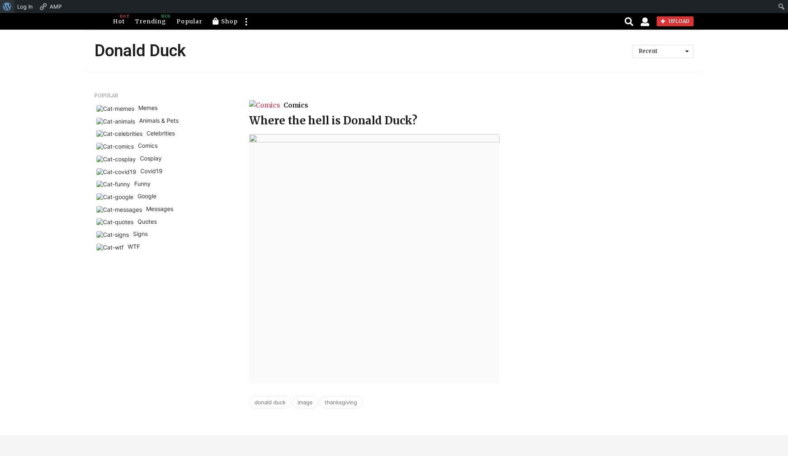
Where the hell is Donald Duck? (333, 120)
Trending (150, 19)
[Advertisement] (614, 150)
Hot (119, 19)
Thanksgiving (341, 402)
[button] (246, 21)
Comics (296, 105)
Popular (189, 21)
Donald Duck (270, 402)
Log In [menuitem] (25, 6)
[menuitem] (7, 6)
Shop (229, 21)
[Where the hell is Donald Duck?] (374, 258)
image (305, 402)
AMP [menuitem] (56, 6)
